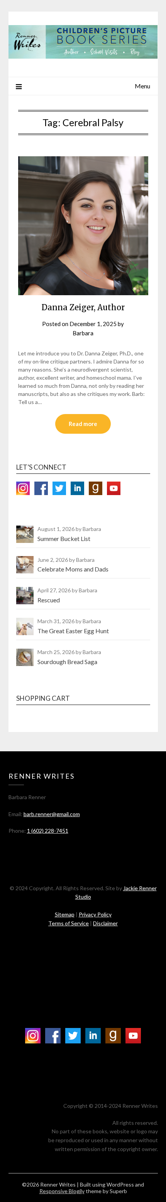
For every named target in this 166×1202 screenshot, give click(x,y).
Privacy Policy (95, 914)
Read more (83, 423)
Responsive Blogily (62, 1191)
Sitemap (65, 914)
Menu (142, 86)
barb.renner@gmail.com (52, 814)
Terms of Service (68, 923)
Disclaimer (105, 923)
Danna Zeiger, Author (83, 307)
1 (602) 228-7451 (47, 830)
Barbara (83, 333)
